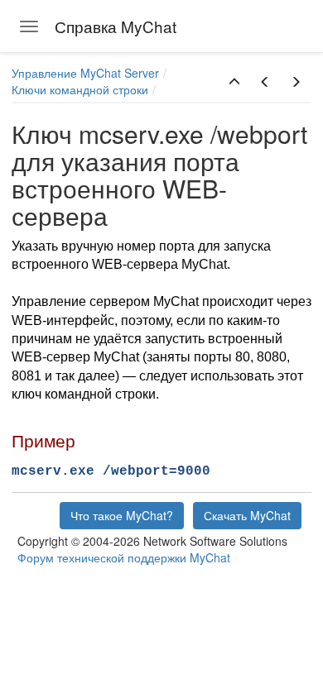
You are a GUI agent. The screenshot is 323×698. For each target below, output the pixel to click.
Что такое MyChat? (121, 515)
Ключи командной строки (80, 89)
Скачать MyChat (247, 515)
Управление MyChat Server (85, 73)
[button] (234, 82)
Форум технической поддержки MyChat (123, 557)
